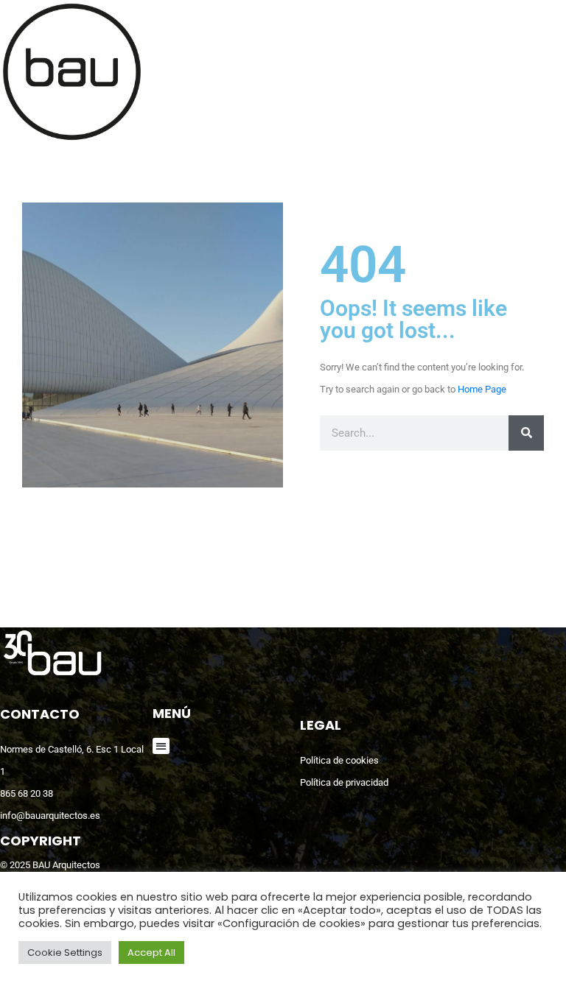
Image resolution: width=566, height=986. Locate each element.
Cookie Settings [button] (64, 952)
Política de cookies (339, 760)
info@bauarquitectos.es (50, 815)
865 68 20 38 (26, 793)
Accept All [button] (151, 952)
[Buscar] (526, 433)
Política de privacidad (344, 782)
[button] (161, 746)
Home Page (482, 389)
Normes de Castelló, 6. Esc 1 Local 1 (72, 760)
